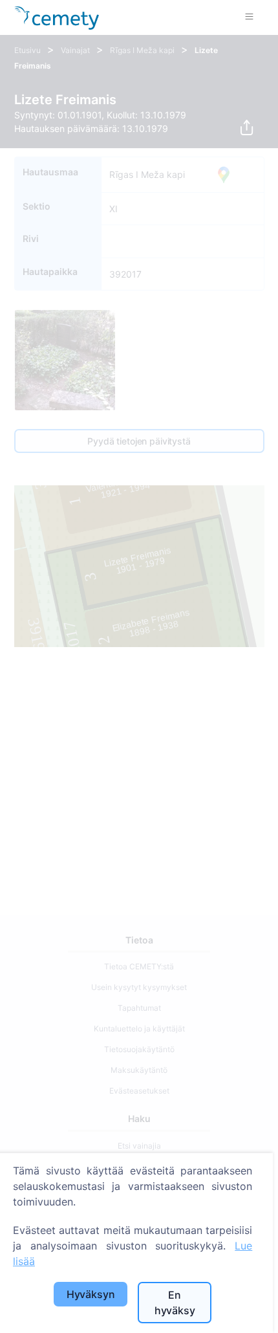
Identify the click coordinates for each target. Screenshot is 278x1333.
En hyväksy (175, 1302)
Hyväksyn (91, 1294)
